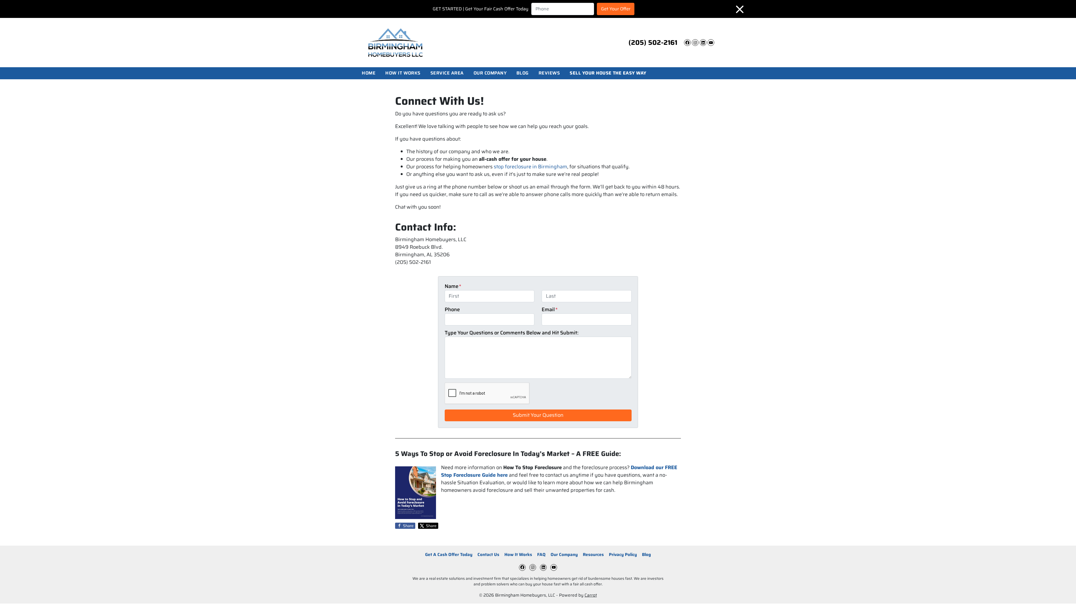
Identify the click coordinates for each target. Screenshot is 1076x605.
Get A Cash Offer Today (448, 554)
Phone (452, 309)
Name (453, 286)
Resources (593, 554)
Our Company (490, 73)
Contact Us (488, 554)
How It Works (403, 73)
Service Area (447, 73)
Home (368, 73)
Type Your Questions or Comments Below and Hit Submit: (511, 333)
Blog (522, 73)
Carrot (591, 595)
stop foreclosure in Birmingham (530, 167)
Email (550, 309)
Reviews (549, 73)
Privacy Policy (623, 554)
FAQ (541, 554)
